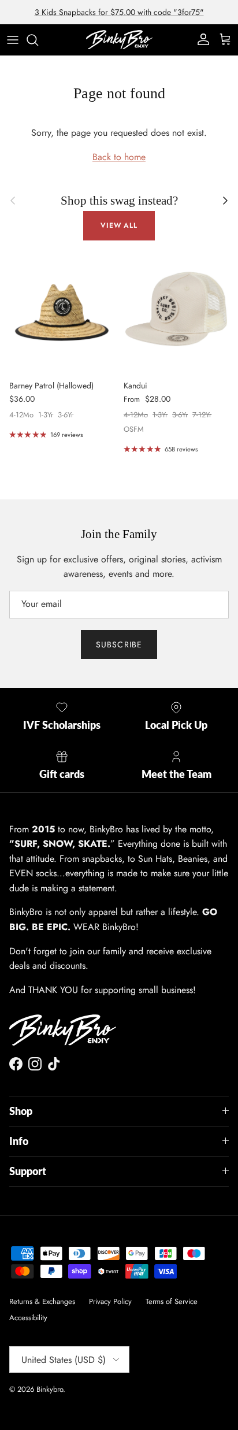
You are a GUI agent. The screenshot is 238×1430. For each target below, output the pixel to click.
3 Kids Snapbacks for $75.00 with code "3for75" (119, 12)
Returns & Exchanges (42, 1301)
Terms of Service (172, 1301)
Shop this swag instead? (119, 200)
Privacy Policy (110, 1301)
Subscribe (119, 644)
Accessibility (28, 1317)
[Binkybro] (119, 39)
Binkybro (49, 1389)
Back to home (119, 157)
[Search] (38, 40)
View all (119, 225)
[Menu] (12, 40)
